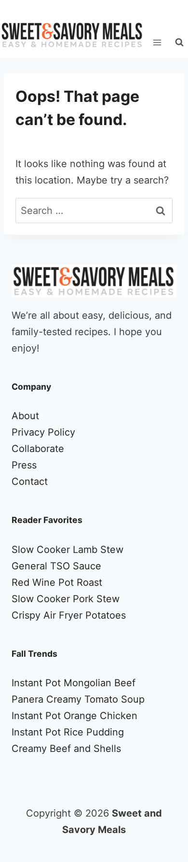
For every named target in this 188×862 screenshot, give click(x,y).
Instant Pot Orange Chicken (74, 715)
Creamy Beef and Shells (66, 748)
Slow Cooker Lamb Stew (67, 549)
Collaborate (38, 448)
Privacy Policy (43, 432)
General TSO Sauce (56, 566)
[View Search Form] (179, 42)
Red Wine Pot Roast (57, 582)
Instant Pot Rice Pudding (68, 732)
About (25, 416)
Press (24, 465)
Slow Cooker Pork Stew (66, 599)
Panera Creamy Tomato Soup (78, 699)
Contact (30, 481)
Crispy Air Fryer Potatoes (69, 615)
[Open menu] (157, 42)
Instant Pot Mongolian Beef (73, 683)
